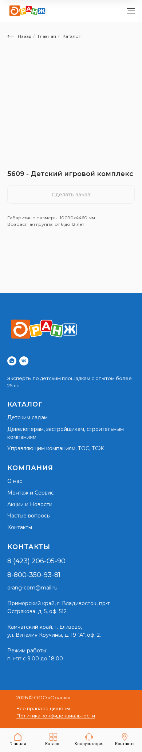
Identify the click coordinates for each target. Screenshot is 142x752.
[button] (89, 739)
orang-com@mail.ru (32, 587)
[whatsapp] (11, 360)
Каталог (72, 36)
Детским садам (27, 417)
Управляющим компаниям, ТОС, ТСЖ (55, 448)
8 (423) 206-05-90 (36, 561)
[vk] (23, 360)
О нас (14, 481)
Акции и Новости (29, 504)
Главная (47, 36)
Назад (24, 36)
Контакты (19, 527)
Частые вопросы (29, 515)
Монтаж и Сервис (30, 492)
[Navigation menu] (131, 10)
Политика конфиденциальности (55, 716)
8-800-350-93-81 (33, 575)
